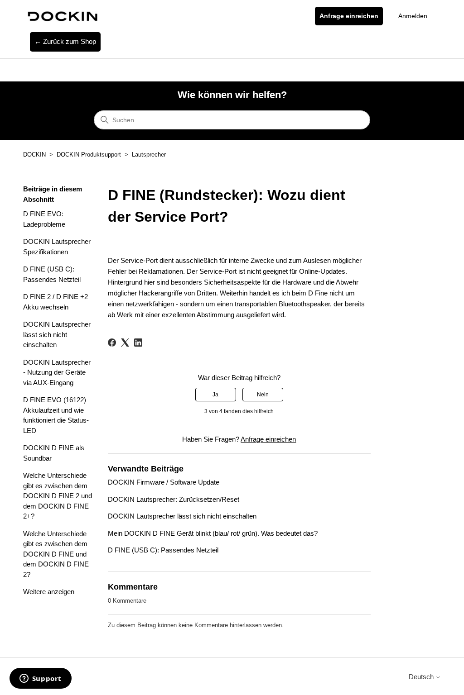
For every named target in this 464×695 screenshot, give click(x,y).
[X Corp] (125, 342)
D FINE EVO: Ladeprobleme (44, 219)
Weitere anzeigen (48, 591)
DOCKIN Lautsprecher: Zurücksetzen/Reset (173, 499)
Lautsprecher (149, 154)
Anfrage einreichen (348, 15)
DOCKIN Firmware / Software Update (163, 482)
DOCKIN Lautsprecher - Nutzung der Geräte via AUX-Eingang (57, 372)
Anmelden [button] (412, 15)
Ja (215, 394)
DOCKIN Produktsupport (89, 154)
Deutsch (422, 677)
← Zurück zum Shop (65, 41)
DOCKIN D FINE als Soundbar (53, 453)
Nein (263, 394)
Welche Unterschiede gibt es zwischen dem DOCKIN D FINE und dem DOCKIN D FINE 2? (56, 554)
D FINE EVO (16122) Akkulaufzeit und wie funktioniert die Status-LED (56, 415)
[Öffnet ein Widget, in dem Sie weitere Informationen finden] (40, 679)
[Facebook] (112, 342)
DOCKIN (34, 154)
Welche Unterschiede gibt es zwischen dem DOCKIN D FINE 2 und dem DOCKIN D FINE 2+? (57, 495)
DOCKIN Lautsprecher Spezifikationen (57, 247)
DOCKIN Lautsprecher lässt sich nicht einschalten (57, 334)
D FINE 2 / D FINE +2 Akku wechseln (55, 302)
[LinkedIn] (138, 342)
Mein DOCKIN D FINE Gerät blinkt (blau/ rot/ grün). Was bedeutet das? (213, 533)
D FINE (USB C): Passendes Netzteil (52, 274)
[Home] (61, 16)
